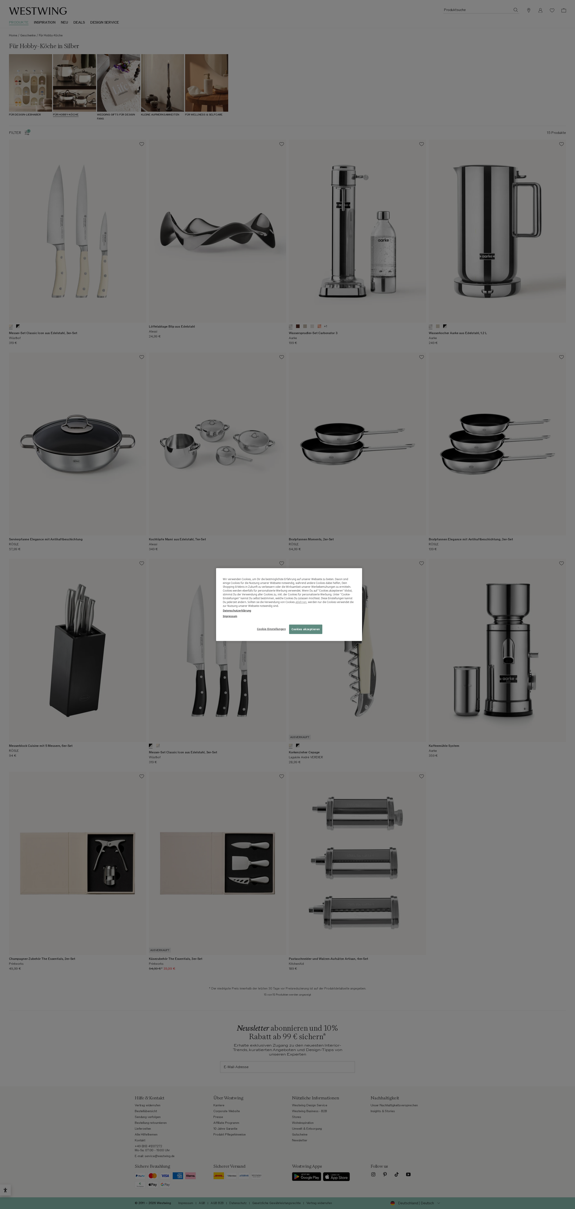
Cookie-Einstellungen (271, 629)
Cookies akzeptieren (306, 629)
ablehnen (301, 602)
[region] (289, 604)
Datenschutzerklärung (237, 610)
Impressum (230, 616)
